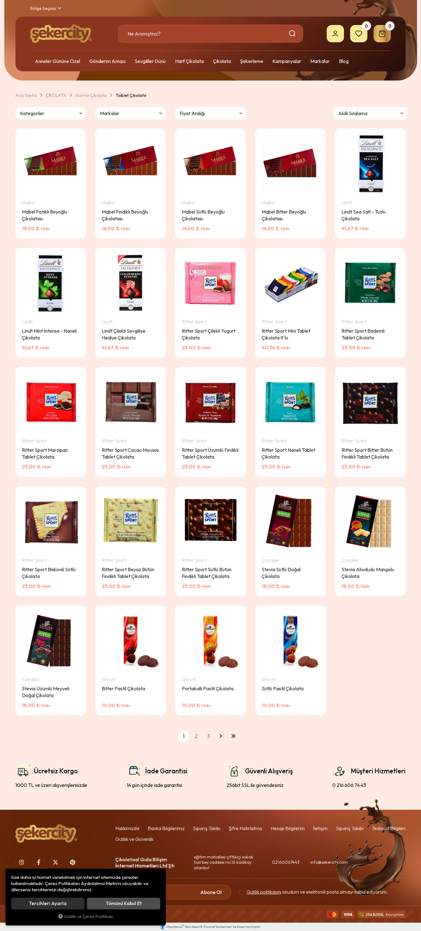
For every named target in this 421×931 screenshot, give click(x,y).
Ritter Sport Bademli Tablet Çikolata (363, 334)
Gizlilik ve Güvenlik (134, 839)
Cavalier (271, 560)
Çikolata (222, 61)
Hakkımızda (127, 828)
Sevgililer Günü (150, 61)
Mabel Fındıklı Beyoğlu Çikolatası (125, 215)
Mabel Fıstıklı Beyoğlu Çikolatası (44, 215)
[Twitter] (55, 862)
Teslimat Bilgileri (389, 828)
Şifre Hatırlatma (245, 828)
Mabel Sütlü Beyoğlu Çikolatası (203, 215)
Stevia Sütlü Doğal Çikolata (281, 572)
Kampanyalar (286, 61)
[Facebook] (38, 862)
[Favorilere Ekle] (57, 232)
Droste (109, 679)
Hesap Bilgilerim (288, 828)
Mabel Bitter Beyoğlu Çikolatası (284, 215)
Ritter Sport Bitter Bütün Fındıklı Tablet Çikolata (367, 453)
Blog (344, 61)
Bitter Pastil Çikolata (123, 688)
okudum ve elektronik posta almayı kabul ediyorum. (317, 892)
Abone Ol (211, 892)
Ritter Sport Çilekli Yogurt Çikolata (208, 334)
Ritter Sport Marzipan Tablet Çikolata (45, 453)
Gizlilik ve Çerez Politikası (88, 916)
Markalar (320, 61)
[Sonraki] (220, 736)
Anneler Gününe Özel (57, 61)
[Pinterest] (72, 862)
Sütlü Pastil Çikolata (283, 688)
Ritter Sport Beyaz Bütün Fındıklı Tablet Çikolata (128, 572)
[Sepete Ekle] (73, 232)
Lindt (346, 202)
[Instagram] (21, 862)
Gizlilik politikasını (264, 892)
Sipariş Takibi (206, 828)
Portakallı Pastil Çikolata (208, 688)
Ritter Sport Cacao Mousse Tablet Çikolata (130, 453)
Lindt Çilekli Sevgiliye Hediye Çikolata (123, 334)
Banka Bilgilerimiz (166, 828)
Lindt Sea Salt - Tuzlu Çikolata (363, 215)
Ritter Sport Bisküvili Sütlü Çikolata (49, 572)
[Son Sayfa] (233, 736)
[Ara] (293, 33)
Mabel (28, 202)
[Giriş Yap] (335, 33)
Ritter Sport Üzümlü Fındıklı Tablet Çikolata (210, 453)
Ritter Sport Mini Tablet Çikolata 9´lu (286, 334)
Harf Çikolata (189, 61)
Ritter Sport (194, 321)
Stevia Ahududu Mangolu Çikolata (367, 572)
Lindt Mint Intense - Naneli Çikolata (49, 334)
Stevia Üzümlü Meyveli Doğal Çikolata (45, 691)
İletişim (320, 828)
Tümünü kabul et (124, 903)
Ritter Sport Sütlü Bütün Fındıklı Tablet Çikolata (206, 572)
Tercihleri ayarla (48, 903)
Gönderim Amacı (107, 61)
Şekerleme (251, 61)
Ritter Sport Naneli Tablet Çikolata (288, 453)
